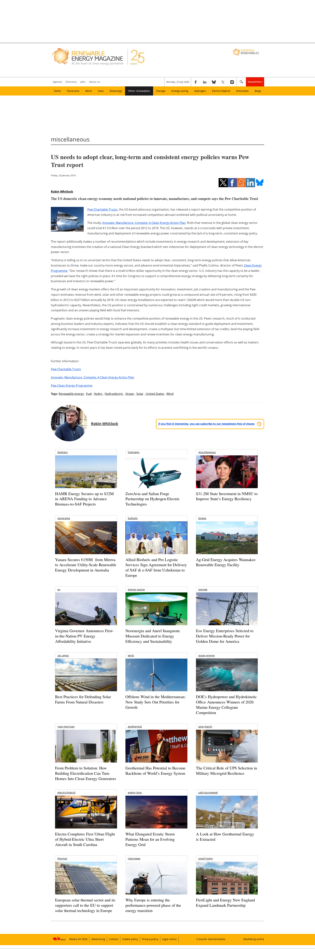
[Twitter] (223, 81)
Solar (101, 91)
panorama (63, 518)
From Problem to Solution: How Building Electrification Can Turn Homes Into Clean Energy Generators (85, 773)
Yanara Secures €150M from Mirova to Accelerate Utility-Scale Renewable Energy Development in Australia (85, 565)
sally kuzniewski (208, 792)
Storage (160, 91)
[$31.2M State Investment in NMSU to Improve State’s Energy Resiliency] (227, 477)
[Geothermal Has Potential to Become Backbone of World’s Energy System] (156, 751)
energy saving (136, 589)
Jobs (82, 81)
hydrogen (133, 452)
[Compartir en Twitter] (223, 182)
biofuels (133, 518)
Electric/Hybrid (221, 91)
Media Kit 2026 (78, 939)
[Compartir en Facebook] (232, 182)
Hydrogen (200, 91)
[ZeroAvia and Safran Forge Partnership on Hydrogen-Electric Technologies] (156, 478)
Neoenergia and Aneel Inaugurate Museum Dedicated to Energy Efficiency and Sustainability (152, 636)
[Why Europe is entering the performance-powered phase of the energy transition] (156, 883)
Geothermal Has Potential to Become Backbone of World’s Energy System (155, 770)
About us (94, 81)
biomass (62, 452)
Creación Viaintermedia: (211, 939)
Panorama (73, 91)
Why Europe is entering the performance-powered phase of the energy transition (153, 905)
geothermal (135, 726)
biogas (202, 518)
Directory (71, 81)
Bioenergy (116, 91)
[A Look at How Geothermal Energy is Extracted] (227, 819)
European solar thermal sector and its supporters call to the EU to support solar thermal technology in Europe (85, 905)
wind (131, 655)
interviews (134, 858)
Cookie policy (130, 939)
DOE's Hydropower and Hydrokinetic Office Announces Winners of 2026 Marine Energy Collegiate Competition (226, 704)
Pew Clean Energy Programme (71, 386)
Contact (113, 939)
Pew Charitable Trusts (102, 209)
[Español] (246, 52)
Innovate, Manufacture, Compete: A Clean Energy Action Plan (144, 223)
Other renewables (139, 91)
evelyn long (135, 792)
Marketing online (253, 939)
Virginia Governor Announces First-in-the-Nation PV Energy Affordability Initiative (84, 636)
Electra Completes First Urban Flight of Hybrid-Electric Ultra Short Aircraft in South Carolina (85, 839)
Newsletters (255, 81)
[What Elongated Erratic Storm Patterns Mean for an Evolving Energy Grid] (156, 814)
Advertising (98, 939)
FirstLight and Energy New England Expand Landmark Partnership (225, 902)
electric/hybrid (66, 792)
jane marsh (205, 726)
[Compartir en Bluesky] (259, 182)
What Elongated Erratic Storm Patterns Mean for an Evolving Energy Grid (150, 839)
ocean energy (206, 655)
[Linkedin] (204, 81)
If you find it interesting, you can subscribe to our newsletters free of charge (206, 423)
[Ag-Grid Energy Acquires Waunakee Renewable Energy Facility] (227, 538)
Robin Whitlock (62, 192)
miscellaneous (207, 452)
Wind (88, 91)
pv (58, 589)
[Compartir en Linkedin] (250, 182)
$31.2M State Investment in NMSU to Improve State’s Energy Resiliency (227, 496)
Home (57, 91)
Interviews (242, 91)
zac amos (63, 655)
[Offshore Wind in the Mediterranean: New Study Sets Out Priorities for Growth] (156, 682)
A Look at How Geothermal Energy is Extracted (225, 836)
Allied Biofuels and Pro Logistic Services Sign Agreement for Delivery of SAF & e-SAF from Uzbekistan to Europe (156, 567)
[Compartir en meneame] (241, 182)
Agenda (57, 81)
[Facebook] (195, 81)
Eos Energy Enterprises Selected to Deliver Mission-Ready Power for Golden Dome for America (224, 636)
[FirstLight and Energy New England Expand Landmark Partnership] (227, 886)
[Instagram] (232, 81)
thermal (62, 858)
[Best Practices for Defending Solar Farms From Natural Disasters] (86, 679)
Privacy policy (150, 939)
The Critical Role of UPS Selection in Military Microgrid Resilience (226, 770)
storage (202, 589)
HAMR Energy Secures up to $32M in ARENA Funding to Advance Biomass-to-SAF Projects (84, 499)
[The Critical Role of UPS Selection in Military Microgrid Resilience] (227, 751)
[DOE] (227, 679)
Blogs (258, 91)
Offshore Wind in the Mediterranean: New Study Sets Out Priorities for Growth (155, 702)
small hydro (205, 858)
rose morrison (66, 726)
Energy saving (179, 91)
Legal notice (169, 939)
